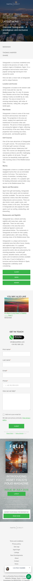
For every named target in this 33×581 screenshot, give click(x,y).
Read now (16, 508)
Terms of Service (17, 426)
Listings (16, 545)
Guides (16, 562)
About (16, 550)
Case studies (16, 559)
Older (16, 263)
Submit (16, 418)
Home (5, 14)
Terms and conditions (16, 533)
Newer (16, 273)
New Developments (16, 547)
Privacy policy (16, 536)
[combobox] (6, 377)
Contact (16, 553)
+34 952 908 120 (17, 335)
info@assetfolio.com (17, 333)
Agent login (16, 542)
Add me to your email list (12, 407)
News (11, 14)
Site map (16, 539)
